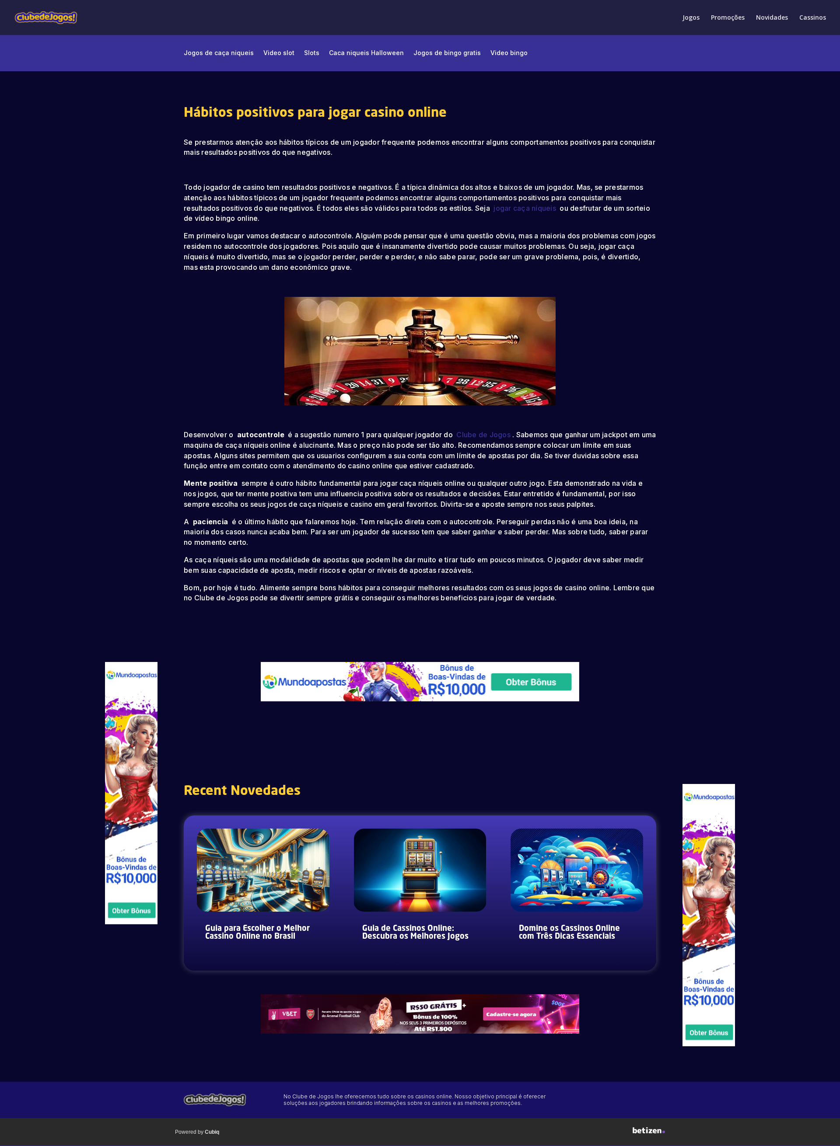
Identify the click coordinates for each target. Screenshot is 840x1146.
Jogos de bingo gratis (447, 53)
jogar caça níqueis (526, 208)
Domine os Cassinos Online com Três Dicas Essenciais (569, 932)
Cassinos (812, 17)
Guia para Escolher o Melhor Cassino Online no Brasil (257, 932)
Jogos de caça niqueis (219, 53)
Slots (311, 53)
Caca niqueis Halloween (366, 53)
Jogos (691, 17)
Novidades (772, 17)
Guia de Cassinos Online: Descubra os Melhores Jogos (415, 932)
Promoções (728, 17)
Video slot (278, 53)
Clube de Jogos (483, 434)
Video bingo (509, 53)
